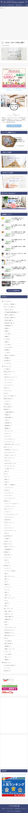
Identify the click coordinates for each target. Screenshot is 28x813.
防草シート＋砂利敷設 (10, 484)
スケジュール (7, 390)
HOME (3, 808)
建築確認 (8, 428)
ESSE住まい (8, 404)
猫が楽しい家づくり (9, 371)
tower (7, 533)
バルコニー (8, 568)
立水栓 (7, 482)
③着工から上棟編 (9, 314)
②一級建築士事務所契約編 (12, 312)
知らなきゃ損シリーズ (10, 463)
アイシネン (8, 587)
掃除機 (7, 659)
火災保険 (7, 538)
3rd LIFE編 (7, 360)
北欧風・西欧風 (9, 616)
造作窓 (7, 603)
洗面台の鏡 (8, 519)
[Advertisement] (14, 24)
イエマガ (7, 401)
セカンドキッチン (9, 527)
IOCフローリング (9, 522)
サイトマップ (23, 808)
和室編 (7, 331)
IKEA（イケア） (9, 508)
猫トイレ (7, 374)
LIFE (6, 638)
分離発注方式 (9, 619)
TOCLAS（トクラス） (10, 455)
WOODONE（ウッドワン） (11, 449)
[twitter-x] (9, 806)
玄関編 (7, 328)
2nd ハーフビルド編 (9, 306)
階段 (6, 573)
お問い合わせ (17, 808)
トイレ (7, 562)
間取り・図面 (9, 611)
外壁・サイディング (10, 597)
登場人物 (7, 409)
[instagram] (11, 806)
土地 (6, 393)
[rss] (17, 806)
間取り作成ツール (9, 635)
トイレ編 (7, 352)
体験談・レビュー (9, 648)
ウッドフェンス (9, 487)
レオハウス (8, 436)
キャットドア (8, 382)
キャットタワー (9, 385)
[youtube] (15, 806)
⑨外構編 (7, 357)
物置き (7, 479)
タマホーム (8, 433)
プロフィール (14, 125)
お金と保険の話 (8, 535)
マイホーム (7, 366)
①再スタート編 (9, 309)
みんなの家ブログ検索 (10, 665)
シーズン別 (7, 301)
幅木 (6, 605)
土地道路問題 (9, 549)
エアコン (8, 651)
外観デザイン (9, 613)
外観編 (7, 336)
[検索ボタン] (1, 2)
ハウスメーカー (8, 430)
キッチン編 (8, 344)
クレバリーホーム (9, 441)
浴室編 (7, 341)
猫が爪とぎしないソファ (11, 377)
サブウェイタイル (9, 517)
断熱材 (7, 584)
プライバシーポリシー (9, 808)
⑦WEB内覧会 (9, 325)
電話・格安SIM (9, 643)
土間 (6, 624)
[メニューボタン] (26, 2)
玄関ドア (8, 595)
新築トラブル (8, 543)
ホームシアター (9, 492)
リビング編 (8, 333)
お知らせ (7, 662)
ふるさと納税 (8, 640)
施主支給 (7, 500)
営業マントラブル (9, 546)
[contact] (18, 806)
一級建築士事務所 (9, 412)
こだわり (7, 460)
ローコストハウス (9, 465)
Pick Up (6, 387)
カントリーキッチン (10, 498)
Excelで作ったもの (10, 630)
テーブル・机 (8, 495)
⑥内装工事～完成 (9, 323)
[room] (13, 806)
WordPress (7, 670)
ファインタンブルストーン (11, 514)
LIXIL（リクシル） (9, 457)
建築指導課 (8, 425)
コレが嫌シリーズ (9, 468)
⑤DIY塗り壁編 (9, 320)
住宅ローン (8, 541)
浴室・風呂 (8, 554)
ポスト (7, 476)
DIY (6, 473)
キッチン (8, 557)
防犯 (6, 621)
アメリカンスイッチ (10, 506)
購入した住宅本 (8, 406)
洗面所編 (7, 349)
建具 (7, 578)
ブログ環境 (7, 369)
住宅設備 (7, 552)
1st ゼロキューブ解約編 (10, 304)
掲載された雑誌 (8, 398)
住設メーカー (8, 447)
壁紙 (7, 592)
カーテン (7, 525)
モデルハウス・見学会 (10, 395)
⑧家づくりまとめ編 (10, 355)
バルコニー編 (8, 347)
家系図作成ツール (9, 632)
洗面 (7, 560)
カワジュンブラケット (10, 530)
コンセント (8, 511)
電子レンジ (8, 656)
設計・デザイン (8, 608)
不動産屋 (8, 414)
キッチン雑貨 (8, 654)
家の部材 (7, 565)
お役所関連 (8, 422)
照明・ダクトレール (10, 576)
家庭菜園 (8, 646)
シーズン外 (7, 363)
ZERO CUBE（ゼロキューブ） (12, 444)
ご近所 (7, 420)
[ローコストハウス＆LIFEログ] (14, 2)
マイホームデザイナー (10, 627)
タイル (7, 589)
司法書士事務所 (9, 417)
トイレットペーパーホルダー (12, 503)
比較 (7, 471)
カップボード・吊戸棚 (10, 570)
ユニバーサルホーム (10, 439)
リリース (7, 668)
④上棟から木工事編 (10, 317)
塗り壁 (7, 490)
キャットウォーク (9, 379)
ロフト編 (7, 339)
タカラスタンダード (10, 452)
